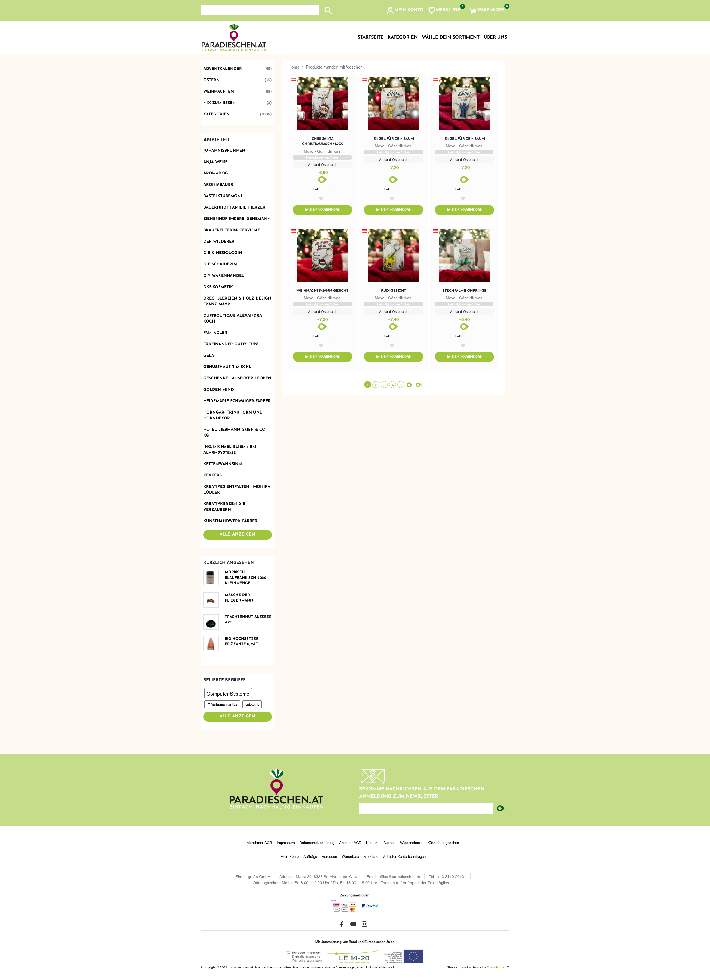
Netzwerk (252, 704)
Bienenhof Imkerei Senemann (237, 219)
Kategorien (237, 114)
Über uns (495, 37)
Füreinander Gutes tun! (230, 344)
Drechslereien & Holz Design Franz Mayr (237, 301)
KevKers (212, 475)
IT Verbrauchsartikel (222, 704)
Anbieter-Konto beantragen (404, 856)
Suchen (389, 842)
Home (294, 66)
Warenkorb (350, 856)
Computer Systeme (228, 693)
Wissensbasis (411, 842)
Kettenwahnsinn (222, 464)
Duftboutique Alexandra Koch (232, 319)
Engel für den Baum (393, 139)
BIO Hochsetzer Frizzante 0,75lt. (241, 641)
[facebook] (341, 924)
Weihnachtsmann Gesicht (322, 291)
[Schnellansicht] (322, 104)
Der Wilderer (218, 242)
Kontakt (372, 842)
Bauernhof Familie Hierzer (234, 208)
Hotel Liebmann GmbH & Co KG (234, 433)
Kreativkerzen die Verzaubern (224, 507)
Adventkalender (237, 69)
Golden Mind (218, 390)
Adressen (329, 856)
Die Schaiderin (220, 264)
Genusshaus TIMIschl (227, 367)
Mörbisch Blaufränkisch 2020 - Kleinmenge (246, 577)
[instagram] (364, 924)
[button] (405, 10)
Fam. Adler (215, 333)
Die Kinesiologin (222, 253)
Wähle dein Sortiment (451, 37)
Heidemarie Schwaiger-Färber (237, 401)
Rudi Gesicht (393, 291)
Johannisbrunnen (224, 151)
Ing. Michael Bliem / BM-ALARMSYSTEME (230, 450)
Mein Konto (289, 856)
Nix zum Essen (237, 103)
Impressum (286, 842)
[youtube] (353, 924)
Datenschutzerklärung (317, 842)
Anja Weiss (215, 162)
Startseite (371, 37)
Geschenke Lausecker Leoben (237, 378)
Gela (208, 356)
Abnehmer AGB (259, 842)
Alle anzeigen (237, 534)
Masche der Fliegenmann (239, 597)
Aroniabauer (218, 185)
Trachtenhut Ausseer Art (248, 619)
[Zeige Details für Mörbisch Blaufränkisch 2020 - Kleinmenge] (212, 577)
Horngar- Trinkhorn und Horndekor (233, 415)
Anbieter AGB (350, 842)
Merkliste (371, 856)
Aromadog (215, 173)
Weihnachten (237, 92)
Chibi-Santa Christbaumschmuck (322, 141)
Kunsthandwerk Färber (230, 521)
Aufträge (310, 856)
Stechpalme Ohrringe (464, 291)
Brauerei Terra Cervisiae (231, 230)
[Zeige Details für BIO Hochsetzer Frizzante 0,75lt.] (212, 643)
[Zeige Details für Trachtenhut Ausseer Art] (212, 622)
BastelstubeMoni (222, 196)
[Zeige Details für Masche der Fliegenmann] (212, 600)
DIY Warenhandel (223, 276)
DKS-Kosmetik (218, 287)
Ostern (237, 80)
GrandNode (495, 967)
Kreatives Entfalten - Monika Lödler (236, 490)
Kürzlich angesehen (443, 842)
